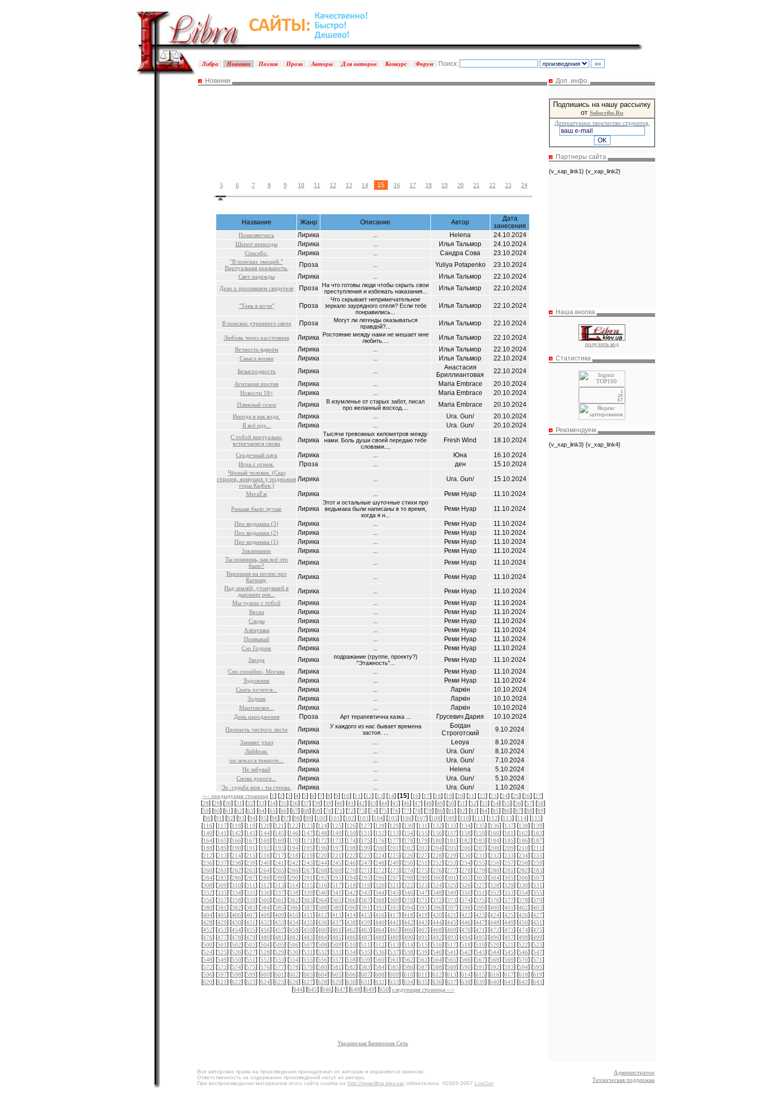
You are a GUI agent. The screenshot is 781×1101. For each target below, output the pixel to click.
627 (308, 982)
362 (294, 900)
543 (480, 952)
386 (294, 907)
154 (408, 833)
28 (205, 803)
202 (408, 848)
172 (322, 840)
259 (537, 863)
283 (537, 870)
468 (437, 930)
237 (222, 863)
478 (236, 937)
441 (394, 922)
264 (265, 870)
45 (395, 803)
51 (462, 803)
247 (365, 863)
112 (493, 818)
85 (496, 811)
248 (380, 863)
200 (380, 848)
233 (509, 855)
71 (339, 811)
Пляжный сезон (256, 404)
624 (265, 982)
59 (205, 811)
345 (394, 892)
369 (394, 900)
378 (523, 900)
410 (294, 915)
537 (394, 952)
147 (308, 833)
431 (251, 922)
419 (423, 915)
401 (509, 907)
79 (429, 811)
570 (523, 959)
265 (279, 870)
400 (494, 907)
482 (294, 937)
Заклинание (256, 551)
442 (408, 922)
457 (279, 930)
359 (251, 900)
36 (295, 803)
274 (408, 870)
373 (451, 900)
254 (466, 863)
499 (537, 937)
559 (365, 959)
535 (365, 952)
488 (380, 937)
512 (380, 945)
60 (217, 811)
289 (279, 878)
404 (208, 915)
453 (222, 930)
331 (537, 885)
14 (365, 185)
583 (365, 967)
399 (480, 907)
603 (308, 974)
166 (236, 840)
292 (322, 878)
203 (423, 848)
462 (351, 930)
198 (351, 848)
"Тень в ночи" (256, 305)
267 (308, 870)
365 (337, 900)
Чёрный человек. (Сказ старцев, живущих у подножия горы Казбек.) (256, 479)
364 (322, 900)
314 (294, 885)
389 (337, 907)
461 (337, 930)
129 (394, 825)
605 (337, 974)
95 (263, 818)
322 (408, 885)
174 (351, 840)
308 (208, 885)
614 (466, 974)
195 (308, 848)
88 (529, 811)
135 (480, 825)
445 (451, 922)
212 (208, 855)
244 (322, 863)
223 (365, 855)
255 (480, 863)
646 (327, 989)
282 (523, 870)
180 (437, 840)
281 (509, 870)
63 (250, 811)
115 (536, 818)
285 (222, 878)
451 (537, 922)
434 (294, 922)
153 (394, 833)
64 (261, 811)
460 (322, 930)
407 (251, 915)
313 (279, 885)
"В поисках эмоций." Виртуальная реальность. (256, 264)
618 (523, 974)
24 (524, 185)
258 (523, 863)
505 (279, 945)
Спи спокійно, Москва (256, 671)
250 (408, 863)
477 (222, 937)
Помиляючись (256, 235)
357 (222, 900)
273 (394, 870)
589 (451, 967)
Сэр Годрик (256, 648)
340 (322, 892)
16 (397, 185)
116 (208, 825)
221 (337, 855)
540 (437, 952)
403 (537, 907)
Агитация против (256, 384)
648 (355, 989)
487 (365, 937)
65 (272, 811)
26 (527, 796)
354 (523, 892)
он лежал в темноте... (257, 760)
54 (496, 803)
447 (480, 922)
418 (408, 915)
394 (408, 907)
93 (241, 818)
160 (494, 833)
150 (351, 833)
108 (435, 818)
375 (480, 900)
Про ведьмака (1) (256, 542)
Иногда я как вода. (256, 416)
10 (301, 185)
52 (473, 803)
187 (537, 840)
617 (509, 974)
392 (380, 907)
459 (308, 930)
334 (236, 892)
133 (451, 825)
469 (451, 930)
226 (408, 855)
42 (362, 803)
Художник (256, 680)
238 (236, 863)
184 (494, 840)
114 (522, 818)
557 (337, 959)
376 (494, 900)
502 (236, 945)
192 (265, 848)
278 (466, 870)
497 (509, 937)
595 (537, 967)
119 (251, 825)
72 (350, 811)
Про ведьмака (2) (256, 533)
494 (466, 937)
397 (451, 907)
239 (251, 863)
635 (423, 982)
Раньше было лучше (256, 509)
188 (208, 848)
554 (294, 959)
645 (312, 989)
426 (523, 915)
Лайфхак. (256, 751)
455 (251, 930)
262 (236, 870)
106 (407, 818)
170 (294, 840)
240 (265, 863)
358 (236, 900)
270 (351, 870)
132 (437, 825)
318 (351, 885)
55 (507, 803)
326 (466, 885)
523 (537, 945)
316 (322, 885)
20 (460, 185)
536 (380, 952)
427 (537, 915)
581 (337, 967)
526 (236, 952)
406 (236, 915)
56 (518, 803)
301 (451, 878)
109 (450, 818)
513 (394, 945)
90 (208, 818)
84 (484, 811)
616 (494, 974)
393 (394, 907)
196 (322, 848)
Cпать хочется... (256, 689)
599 (251, 974)
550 (236, 959)
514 (408, 945)
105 (392, 818)
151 (365, 833)
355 (537, 892)
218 (294, 855)
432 (265, 922)
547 (537, 952)
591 (480, 967)
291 (308, 878)
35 (284, 803)
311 (251, 885)
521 (509, 945)
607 (365, 974)
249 (394, 863)
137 (509, 825)
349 (451, 892)
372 (437, 900)
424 (494, 915)
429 (222, 922)
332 (208, 892)
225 (394, 855)
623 (251, 982)
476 (208, 937)
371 (423, 900)
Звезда (256, 660)
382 (236, 907)
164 (208, 840)
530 (294, 952)
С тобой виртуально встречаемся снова (256, 440)
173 (337, 840)
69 (317, 811)
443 (423, 922)
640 (494, 982)
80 (440, 811)
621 (222, 982)
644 (298, 989)
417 (394, 915)
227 (423, 855)
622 (236, 982)
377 (509, 900)
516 (437, 945)
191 (251, 848)
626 (294, 982)
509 (337, 945)
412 (322, 915)
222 (351, 855)
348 (437, 892)
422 (466, 915)
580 (322, 967)
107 (421, 818)
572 (208, 967)
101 (335, 818)
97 (286, 818)
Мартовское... (256, 707)
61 (228, 811)
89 (540, 811)
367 (365, 900)
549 (222, 959)
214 (236, 855)
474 (523, 930)
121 (279, 825)
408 (265, 915)
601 (279, 974)
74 (373, 811)
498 (523, 937)
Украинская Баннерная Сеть (372, 1043)
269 (337, 870)
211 (537, 848)
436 (322, 922)
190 (236, 848)
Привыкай (256, 639)
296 (380, 878)
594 (523, 967)
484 (322, 937)
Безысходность (256, 371)
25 (516, 796)
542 (466, 952)
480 (265, 937)
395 (423, 907)
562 (408, 959)
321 (394, 885)
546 (523, 952)
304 (494, 878)
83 (473, 811)
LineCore (484, 1083)
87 (518, 811)
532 (322, 952)
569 (509, 959)
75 (384, 811)
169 (279, 840)
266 (294, 870)
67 (295, 811)
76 (395, 811)
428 (208, 922)
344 (380, 892)
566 (466, 959)
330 (523, 885)
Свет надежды (257, 276)
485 (337, 937)
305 (509, 878)
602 (294, 974)
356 (208, 900)
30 (228, 803)
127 (365, 825)
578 (294, 967)
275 (423, 870)
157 (451, 833)
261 (222, 870)
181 (451, 840)
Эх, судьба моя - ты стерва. (256, 787)
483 (308, 937)
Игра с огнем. (256, 464)
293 (337, 878)
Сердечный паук (256, 455)
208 (494, 848)
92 (230, 818)
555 (308, 959)
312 (265, 885)
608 (380, 974)
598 (236, 974)
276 (437, 870)
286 (236, 878)
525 (222, 952)
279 (480, 870)
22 (492, 185)
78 (417, 811)
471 (480, 930)
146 (294, 833)
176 (380, 840)
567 (480, 959)
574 (236, 967)
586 (408, 967)
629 (337, 982)
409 (279, 915)
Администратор (634, 1072)
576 (265, 967)
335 (251, 892)
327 (480, 885)
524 (208, 952)
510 (351, 945)
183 (480, 840)
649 (370, 989)
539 (423, 952)
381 (222, 907)
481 (279, 937)
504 (265, 945)
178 (408, 840)
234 (523, 855)
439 (365, 922)
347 (423, 892)
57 (529, 803)
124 (322, 825)
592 (494, 967)
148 (322, 833)
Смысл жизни (257, 358)
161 (509, 833)
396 (437, 907)
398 (466, 907)
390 (351, 907)
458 (294, 930)
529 (279, 952)
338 (294, 892)
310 (236, 885)
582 (351, 967)
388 (322, 907)
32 (250, 803)
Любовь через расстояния (256, 337)
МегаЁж (256, 494)
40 (339, 803)
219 (308, 855)
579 (308, 967)
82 (462, 811)
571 (537, 959)
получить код (602, 344)
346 (408, 892)
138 (523, 825)
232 (494, 855)
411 (308, 915)
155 (423, 833)
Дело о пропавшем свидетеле (256, 288)
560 (380, 959)
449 (509, 922)
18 (429, 185)
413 (337, 915)
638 (466, 982)
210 (523, 848)
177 (394, 840)
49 (440, 803)
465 (394, 930)
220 (322, 855)
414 (351, 915)
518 (466, 945)
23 (508, 185)
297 (394, 878)
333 (222, 892)
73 (362, 811)
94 (252, 818)
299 (423, 878)
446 (466, 922)
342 (351, 892)
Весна (256, 612)
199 (365, 848)
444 (437, 922)
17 (413, 185)
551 (251, 959)
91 (219, 818)
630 (351, 982)
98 (297, 818)
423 (480, 915)
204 (437, 848)
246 (351, 863)
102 (349, 818)
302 (466, 878)
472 (494, 930)
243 (308, 863)
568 (494, 959)
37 (306, 803)
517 (451, 945)
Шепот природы (256, 244)
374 (466, 900)
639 (480, 982)
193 (279, 848)
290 (294, 878)
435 (308, 922)
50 (451, 803)
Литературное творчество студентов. (602, 123)
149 (337, 833)
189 (222, 848)
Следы (257, 621)
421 (451, 915)
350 (466, 892)
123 (308, 825)
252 (437, 863)
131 (423, 825)
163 (537, 833)
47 (417, 803)
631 (365, 982)
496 (494, 937)
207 (480, 848)
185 (509, 840)
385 (279, 907)
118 (236, 825)
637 (451, 982)
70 (328, 811)
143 (251, 833)
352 (494, 892)
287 (251, 878)
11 (317, 185)
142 (236, 833)
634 (408, 982)
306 (523, 878)
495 (480, 937)
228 (437, 855)
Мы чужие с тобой (256, 603)
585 (394, 967)
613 (451, 974)
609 (394, 974)
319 (365, 885)
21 (476, 185)
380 (208, 907)
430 (236, 922)
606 (351, 974)
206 (466, 848)
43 (373, 803)
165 (222, 840)
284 (208, 878)
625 (279, 982)
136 (494, 825)
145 (279, 833)
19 (445, 185)
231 (480, 855)
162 (523, 833)
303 (480, 878)
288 (265, 878)
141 (222, 833)
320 (380, 885)
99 (308, 818)
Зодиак (257, 698)
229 (451, 855)
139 (537, 825)
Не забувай (256, 769)
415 (365, 915)
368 (380, 900)
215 (251, 855)
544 (494, 952)
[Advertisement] (373, 124)
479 (251, 937)
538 (408, 952)
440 (380, 922)
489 (394, 937)
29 (217, 803)
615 (480, 974)
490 (408, 937)
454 (236, 930)
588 (437, 967)
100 (321, 818)
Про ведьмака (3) (256, 523)
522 (523, 945)
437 (337, 922)
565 (451, 959)
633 (394, 982)
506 (294, 945)
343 (365, 892)
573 (222, 967)
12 (333, 185)
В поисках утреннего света (256, 323)
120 (265, 825)
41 (350, 803)
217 (279, 855)
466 (408, 930)
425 (509, 915)
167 (251, 840)
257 (509, 863)
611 (423, 974)
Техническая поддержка (623, 1080)
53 (484, 803)
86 (507, 811)
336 (265, 892)
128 (380, 825)
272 (380, 870)
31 (239, 803)
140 (208, 833)
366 (351, 900)
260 (208, 870)
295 (365, 878)
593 (509, 967)
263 (251, 870)
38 (317, 803)
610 (408, 974)
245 (337, 863)
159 (480, 833)
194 (294, 848)
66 (284, 811)
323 (423, 885)
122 (294, 825)
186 (523, 840)
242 (294, 863)
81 (451, 811)
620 (208, 982)
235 (537, 855)
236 (208, 863)
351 (480, 892)
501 (222, 945)
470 (466, 930)
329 (509, 885)
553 (279, 959)
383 (251, 907)
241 (279, 863)
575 (251, 967)
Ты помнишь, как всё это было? (256, 562)
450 (523, 922)
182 (466, 840)
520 (494, 945)
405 (222, 915)
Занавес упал (256, 742)
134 (466, 825)
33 (261, 803)
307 (537, 878)
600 (265, 974)
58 (540, 803)
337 (279, 892)
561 (394, 959)
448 (494, 922)
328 (494, 885)
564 (437, 959)
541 (451, 952)
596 (208, 974)
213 (222, 855)
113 (507, 818)
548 (208, 959)
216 (265, 855)
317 (337, 885)
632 (380, 982)
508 (322, 945)
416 (380, 915)
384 (265, 907)
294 (351, 878)
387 (308, 907)
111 (478, 818)
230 (466, 855)
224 (380, 855)
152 (380, 833)
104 (378, 818)
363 (308, 900)
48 (429, 803)
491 (423, 937)
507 (308, 945)
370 (408, 900)
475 (537, 930)
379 (537, 900)
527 (251, 952)
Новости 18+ (256, 393)
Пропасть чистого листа (256, 729)
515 (423, 945)
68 (306, 811)
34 (272, 803)
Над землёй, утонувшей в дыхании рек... (256, 591)
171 (308, 840)
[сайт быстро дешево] (309, 39)
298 (408, 878)
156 (437, 833)
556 (322, 959)
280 (494, 870)
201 (394, 848)
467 (423, 930)
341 (337, 892)
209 (509, 848)
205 (451, 848)
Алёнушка (256, 630)
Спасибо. (256, 253)
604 (322, 974)
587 (423, 967)
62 (239, 811)
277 (451, 870)
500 (208, 945)
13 (349, 185)
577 (279, 967)
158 (466, 833)
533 (337, 952)
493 (451, 937)
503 (251, 945)
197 (337, 848)
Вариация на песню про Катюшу (256, 576)
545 (509, 952)
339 (308, 892)
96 (274, 818)
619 (537, 974)
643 (537, 982)
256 (494, 863)
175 (365, 840)
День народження (256, 716)
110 (464, 818)
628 (322, 982)
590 (466, 967)
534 (351, 952)
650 (384, 989)
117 (222, 825)
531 (308, 952)
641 (509, 982)
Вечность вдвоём (256, 349)
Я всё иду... (256, 425)
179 (423, 840)
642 (523, 982)
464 (380, 930)
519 (480, 945)
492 (437, 937)
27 (538, 796)
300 (437, 878)
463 (365, 930)
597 (222, 974)
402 (523, 907)
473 (509, 930)
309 (222, 885)
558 (351, 959)
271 (365, 870)
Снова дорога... (256, 778)
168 (265, 840)
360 (265, 900)
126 (351, 825)
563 (423, 959)
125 (337, 825)
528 (265, 952)
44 (384, 803)
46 (406, 803)
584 (380, 967)
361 (279, 900)
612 (437, 974)
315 (308, 885)
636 (437, 982)
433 (279, 922)
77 (406, 811)
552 (265, 959)
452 (208, 930)
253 (451, 863)
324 (437, 885)
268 (322, 870)
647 (341, 989)
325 (451, 885)
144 (265, 833)
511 (365, 945)
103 (364, 818)
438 (351, 922)
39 (328, 803)
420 (437, 915)
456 (265, 930)
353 (509, 892)
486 (351, 937)
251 (423, 863)
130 (408, 825)
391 (365, 907)
